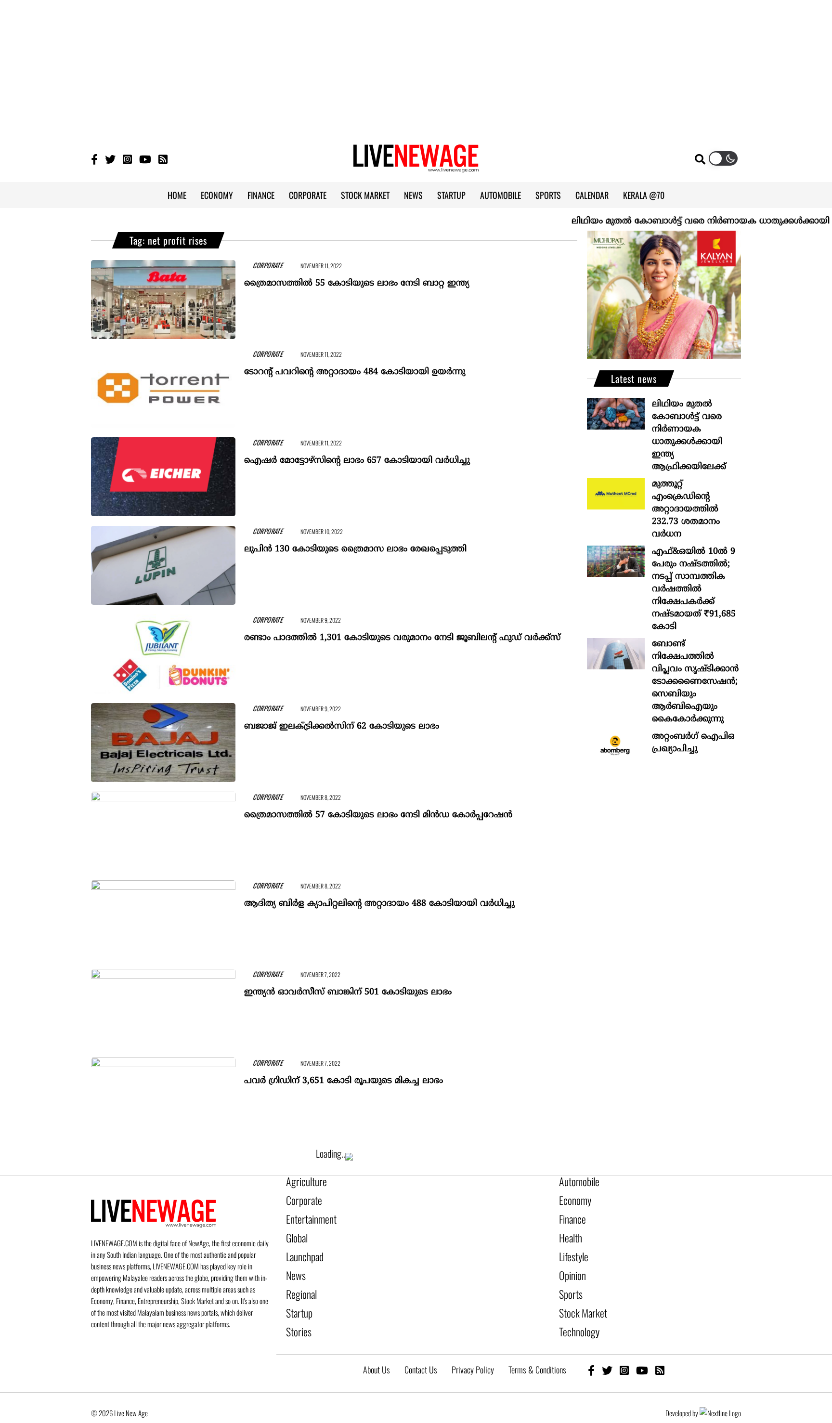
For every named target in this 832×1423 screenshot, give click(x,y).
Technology (575, 1312)
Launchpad (301, 1247)
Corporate (300, 1197)
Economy (572, 1197)
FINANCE (260, 195)
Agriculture (302, 1181)
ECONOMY (217, 195)
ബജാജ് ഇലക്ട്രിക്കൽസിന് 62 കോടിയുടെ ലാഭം (341, 722)
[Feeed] (163, 159)
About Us (376, 1348)
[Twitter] (110, 159)
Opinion (570, 1263)
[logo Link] (416, 166)
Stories (296, 1312)
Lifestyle (571, 1247)
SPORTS (548, 195)
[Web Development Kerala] (720, 1391)
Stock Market (578, 1296)
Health (568, 1230)
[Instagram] (127, 159)
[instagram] (624, 1348)
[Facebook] (591, 1348)
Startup (297, 1296)
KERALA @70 (643, 195)
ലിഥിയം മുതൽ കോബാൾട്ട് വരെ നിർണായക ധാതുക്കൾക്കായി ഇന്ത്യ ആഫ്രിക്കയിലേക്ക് (689, 435)
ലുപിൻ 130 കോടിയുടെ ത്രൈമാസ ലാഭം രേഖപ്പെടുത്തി (355, 544)
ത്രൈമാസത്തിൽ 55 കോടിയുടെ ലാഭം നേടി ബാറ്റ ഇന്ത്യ (356, 279)
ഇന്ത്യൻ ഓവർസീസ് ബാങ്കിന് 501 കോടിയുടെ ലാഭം (348, 987)
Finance (570, 1214)
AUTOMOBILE (500, 195)
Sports (568, 1279)
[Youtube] (145, 159)
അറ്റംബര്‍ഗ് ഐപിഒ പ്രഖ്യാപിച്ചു (693, 743)
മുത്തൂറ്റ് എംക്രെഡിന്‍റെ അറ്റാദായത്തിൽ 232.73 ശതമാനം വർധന (686, 509)
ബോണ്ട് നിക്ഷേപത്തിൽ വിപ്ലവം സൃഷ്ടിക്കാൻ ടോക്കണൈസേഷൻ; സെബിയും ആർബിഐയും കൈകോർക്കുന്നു (695, 682)
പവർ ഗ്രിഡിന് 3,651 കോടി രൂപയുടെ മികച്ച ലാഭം (343, 1076)
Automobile (575, 1181)
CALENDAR (592, 195)
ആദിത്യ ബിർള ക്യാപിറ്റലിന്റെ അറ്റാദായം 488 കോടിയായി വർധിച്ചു (379, 899)
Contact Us (420, 1348)
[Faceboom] (94, 159)
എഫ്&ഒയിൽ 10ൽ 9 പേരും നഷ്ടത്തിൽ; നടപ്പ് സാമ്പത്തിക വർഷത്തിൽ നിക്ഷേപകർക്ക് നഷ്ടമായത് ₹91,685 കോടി (694, 589)
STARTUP (451, 195)
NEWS (413, 195)
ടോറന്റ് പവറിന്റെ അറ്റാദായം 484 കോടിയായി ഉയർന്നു (354, 367)
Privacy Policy (473, 1348)
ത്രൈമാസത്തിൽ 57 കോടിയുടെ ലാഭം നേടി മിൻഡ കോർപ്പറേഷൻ (378, 810)
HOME (177, 195)
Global (295, 1230)
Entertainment (306, 1214)
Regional (299, 1279)
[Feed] (659, 1348)
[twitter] (607, 1348)
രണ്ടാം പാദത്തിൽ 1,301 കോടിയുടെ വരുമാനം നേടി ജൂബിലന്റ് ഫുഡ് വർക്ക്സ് (402, 633)
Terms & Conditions (537, 1348)
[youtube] (642, 1348)
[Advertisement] (416, 67)
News (294, 1263)
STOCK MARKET (365, 195)
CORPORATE (307, 195)
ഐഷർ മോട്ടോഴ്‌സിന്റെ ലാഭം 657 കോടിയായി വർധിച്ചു (357, 456)
